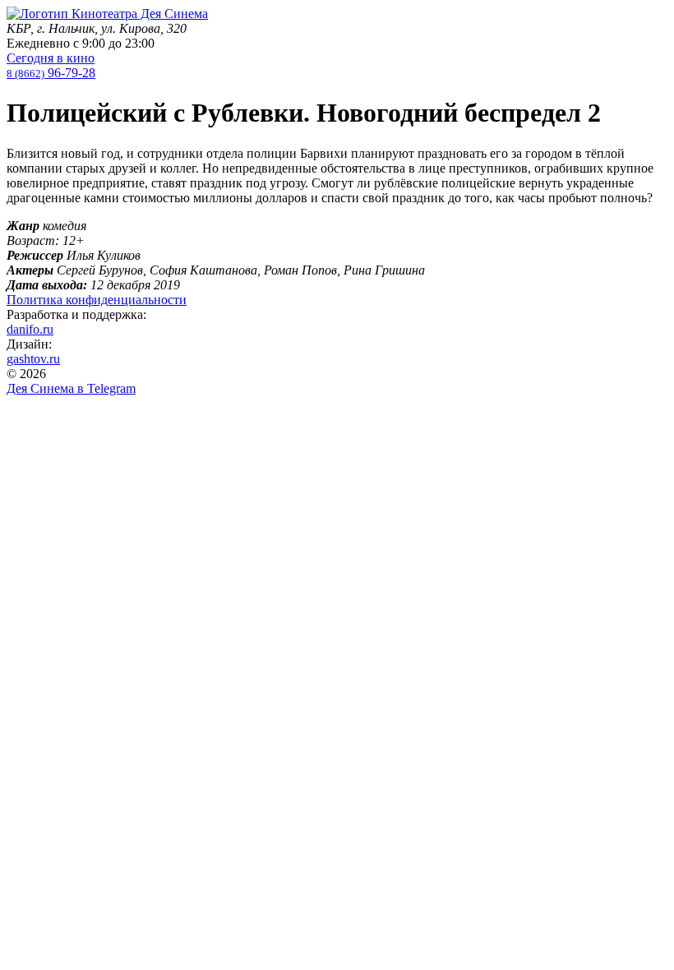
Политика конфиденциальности (97, 300)
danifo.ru (30, 329)
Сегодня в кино (51, 58)
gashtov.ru (33, 359)
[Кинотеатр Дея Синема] (107, 14)
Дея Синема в (71, 388)
